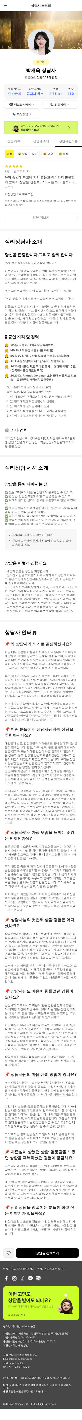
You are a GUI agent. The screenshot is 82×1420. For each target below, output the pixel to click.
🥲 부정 (63, 154)
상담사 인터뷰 (68, 141)
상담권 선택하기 (47, 1253)
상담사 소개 (41, 141)
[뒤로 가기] (5, 5)
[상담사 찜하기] (8, 1253)
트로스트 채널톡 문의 (26, 1354)
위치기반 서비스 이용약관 (51, 1268)
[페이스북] (6, 1278)
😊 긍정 (48, 154)
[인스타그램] (14, 1278)
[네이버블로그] (38, 1278)
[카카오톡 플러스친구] (30, 1278)
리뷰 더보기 (41, 217)
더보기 (9, 186)
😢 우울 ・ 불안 (28, 154)
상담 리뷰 (13, 141)
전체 (9, 154)
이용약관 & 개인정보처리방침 (18, 1268)
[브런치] (22, 1278)
